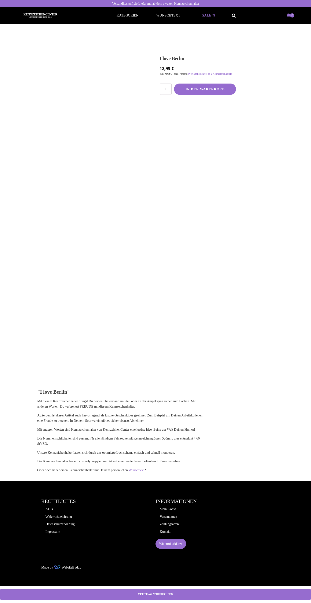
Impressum (52, 531)
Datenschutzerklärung (60, 524)
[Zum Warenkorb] (290, 15)
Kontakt (165, 531)
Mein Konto (168, 509)
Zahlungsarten (169, 524)
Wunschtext (168, 15)
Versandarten (168, 516)
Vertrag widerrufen (155, 594)
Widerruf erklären (171, 543)
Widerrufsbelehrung (58, 516)
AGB (49, 509)
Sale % (209, 15)
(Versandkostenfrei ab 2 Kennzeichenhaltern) (210, 73)
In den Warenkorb (205, 89)
